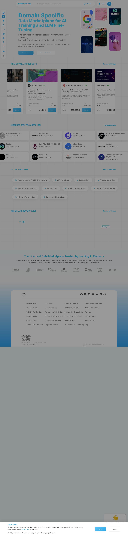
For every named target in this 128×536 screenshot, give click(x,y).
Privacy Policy (25, 529)
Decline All (114, 529)
